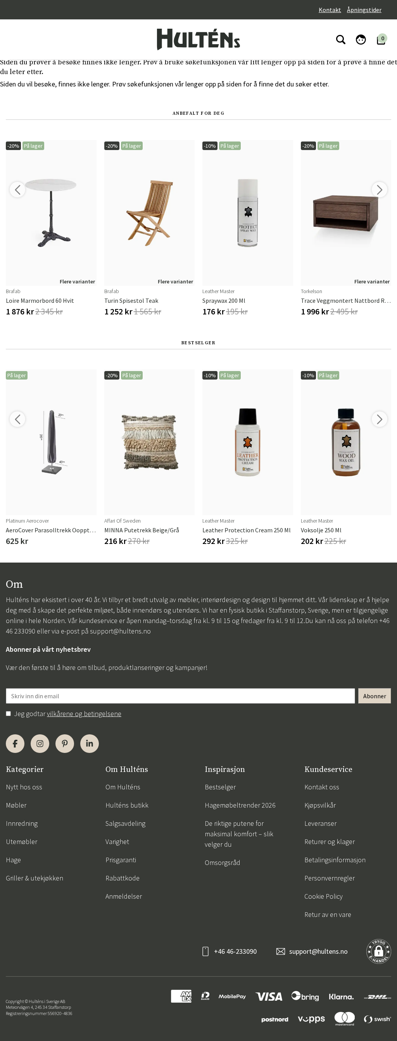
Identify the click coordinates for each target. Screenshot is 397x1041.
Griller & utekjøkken (34, 878)
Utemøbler (21, 841)
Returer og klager (329, 841)
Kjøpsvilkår (320, 805)
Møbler (16, 805)
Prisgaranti (120, 859)
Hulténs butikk (126, 805)
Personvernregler (329, 878)
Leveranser (320, 823)
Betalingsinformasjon (335, 859)
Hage (13, 859)
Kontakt (330, 10)
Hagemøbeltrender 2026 (240, 805)
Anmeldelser (123, 896)
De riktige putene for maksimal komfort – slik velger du (239, 834)
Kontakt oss (321, 786)
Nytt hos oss (24, 786)
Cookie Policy (323, 896)
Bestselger (220, 786)
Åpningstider (364, 10)
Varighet (117, 841)
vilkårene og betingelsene (84, 713)
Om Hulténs (122, 786)
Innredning (22, 823)
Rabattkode (122, 878)
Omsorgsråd (222, 862)
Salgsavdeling (125, 823)
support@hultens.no (120, 631)
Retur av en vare (327, 914)
